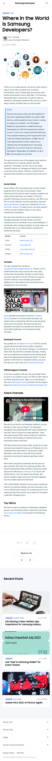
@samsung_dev (25, 240)
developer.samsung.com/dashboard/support (27, 385)
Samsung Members (11, 204)
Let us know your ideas (12, 513)
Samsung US (28, 472)
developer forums (23, 344)
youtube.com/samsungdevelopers (17, 269)
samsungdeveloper (26, 249)
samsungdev (24, 245)
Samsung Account (34, 363)
